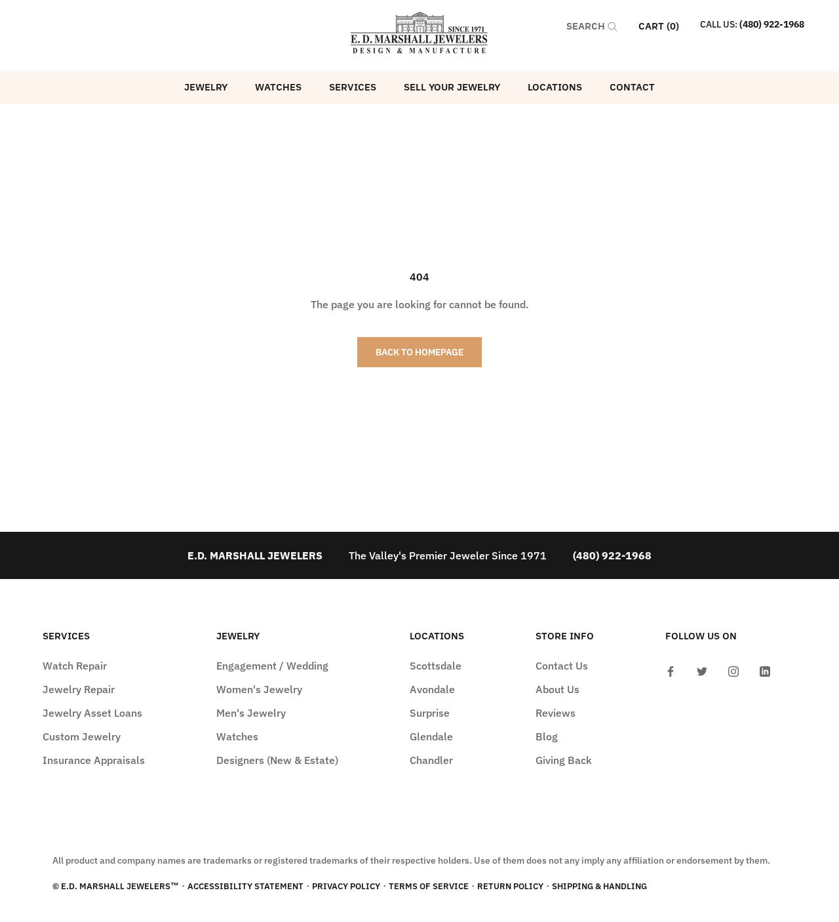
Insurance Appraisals (94, 760)
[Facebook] (670, 670)
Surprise (430, 712)
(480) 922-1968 (771, 24)
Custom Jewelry (82, 736)
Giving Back (564, 760)
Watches (278, 87)
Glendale (431, 736)
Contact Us (562, 665)
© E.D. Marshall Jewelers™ (115, 886)
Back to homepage (419, 352)
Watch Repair (75, 665)
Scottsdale (435, 665)
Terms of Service (429, 886)
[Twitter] (702, 670)
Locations (555, 87)
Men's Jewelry (251, 712)
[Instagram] (733, 670)
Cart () (658, 26)
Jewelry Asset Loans (92, 712)
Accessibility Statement (245, 886)
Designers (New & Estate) (277, 760)
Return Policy (510, 886)
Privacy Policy (346, 886)
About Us (557, 689)
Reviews (556, 712)
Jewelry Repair (79, 689)
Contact (632, 87)
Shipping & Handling (599, 886)
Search (587, 26)
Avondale (432, 689)
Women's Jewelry (259, 689)
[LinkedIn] (765, 670)
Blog (547, 736)
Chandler (431, 760)
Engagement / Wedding (272, 665)
